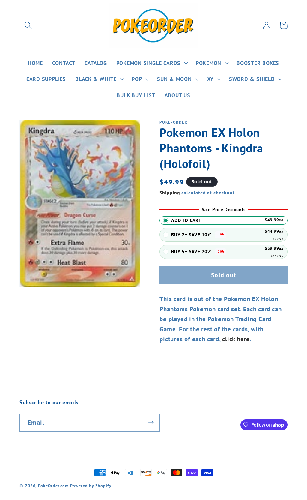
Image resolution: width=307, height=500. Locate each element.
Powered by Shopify (90, 485)
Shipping (169, 193)
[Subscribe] (150, 423)
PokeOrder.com (53, 485)
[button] (28, 25)
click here (236, 339)
